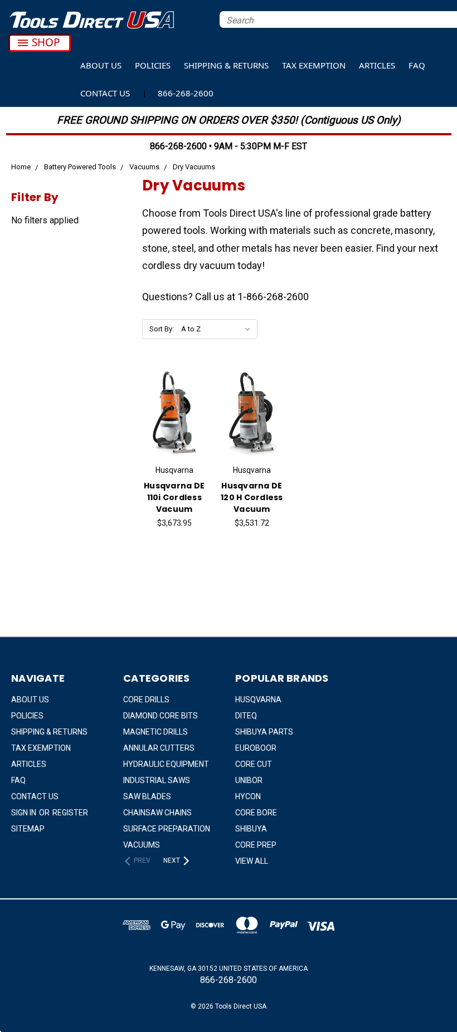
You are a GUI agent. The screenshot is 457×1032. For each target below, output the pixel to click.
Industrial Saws (156, 780)
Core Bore (256, 812)
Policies (153, 65)
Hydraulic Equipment (166, 764)
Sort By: (161, 329)
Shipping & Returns (226, 65)
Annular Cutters (159, 748)
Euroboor (255, 748)
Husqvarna (258, 699)
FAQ (417, 65)
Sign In (24, 812)
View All (251, 861)
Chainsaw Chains (157, 812)
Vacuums (141, 844)
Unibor (248, 780)
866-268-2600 (185, 93)
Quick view (174, 395)
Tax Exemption (314, 65)
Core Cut (253, 764)
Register (70, 812)
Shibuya (251, 828)
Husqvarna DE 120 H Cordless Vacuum (252, 497)
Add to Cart (174, 427)
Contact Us (105, 93)
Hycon (248, 796)
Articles (377, 65)
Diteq (246, 715)
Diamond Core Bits (160, 715)
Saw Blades (147, 796)
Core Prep (255, 844)
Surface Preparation (166, 828)
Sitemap (28, 828)
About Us (100, 65)
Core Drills (146, 699)
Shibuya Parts (264, 731)
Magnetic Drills (155, 731)
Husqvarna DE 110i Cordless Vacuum (174, 497)
